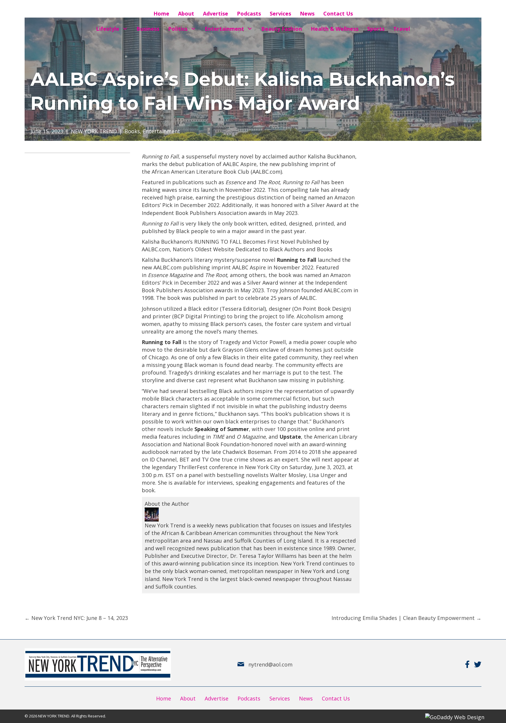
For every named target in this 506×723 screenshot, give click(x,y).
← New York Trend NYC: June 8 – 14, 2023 (76, 617)
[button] (125, 29)
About (188, 698)
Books (132, 131)
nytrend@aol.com (270, 664)
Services (279, 698)
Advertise (216, 698)
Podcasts (248, 698)
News (306, 698)
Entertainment (161, 131)
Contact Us (336, 698)
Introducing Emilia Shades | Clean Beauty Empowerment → (406, 617)
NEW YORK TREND (94, 131)
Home (163, 698)
